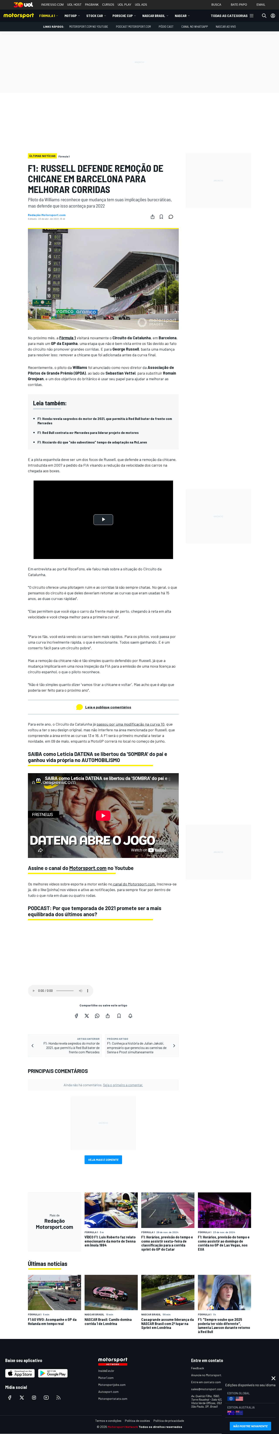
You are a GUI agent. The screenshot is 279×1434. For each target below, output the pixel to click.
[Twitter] (86, 1015)
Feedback (197, 1368)
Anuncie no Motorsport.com (209, 1375)
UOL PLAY (124, 4)
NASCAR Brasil (153, 16)
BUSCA (216, 4)
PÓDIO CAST (166, 26)
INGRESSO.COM (52, 4)
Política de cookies (137, 1420)
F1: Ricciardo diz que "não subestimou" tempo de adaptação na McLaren (92, 442)
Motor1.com (106, 1377)
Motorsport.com (88, 868)
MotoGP (71, 16)
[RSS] (58, 1397)
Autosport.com (108, 1391)
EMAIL (261, 4)
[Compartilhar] (152, 216)
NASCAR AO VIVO (226, 26)
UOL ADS (141, 4)
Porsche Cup (122, 16)
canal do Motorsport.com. (134, 884)
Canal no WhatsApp (194, 26)
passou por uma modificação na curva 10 (130, 724)
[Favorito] (161, 216)
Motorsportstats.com (112, 1398)
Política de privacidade (168, 1420)
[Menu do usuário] (273, 15)
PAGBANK (92, 4)
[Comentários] (172, 216)
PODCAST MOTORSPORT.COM (133, 26)
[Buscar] (264, 15)
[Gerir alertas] (130, 1015)
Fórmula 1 (47, 16)
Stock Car (94, 16)
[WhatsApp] (97, 1015)
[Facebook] (76, 1015)
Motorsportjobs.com (112, 1384)
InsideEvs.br (106, 1371)
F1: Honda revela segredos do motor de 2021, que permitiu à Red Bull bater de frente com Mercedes (104, 420)
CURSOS (108, 4)
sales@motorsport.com (207, 1389)
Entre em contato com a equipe (212, 1382)
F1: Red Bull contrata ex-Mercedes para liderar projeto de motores (88, 432)
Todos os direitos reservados (160, 1427)
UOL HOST (74, 4)
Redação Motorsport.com (47, 215)
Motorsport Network (123, 1427)
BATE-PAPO (239, 4)
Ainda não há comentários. (103, 1085)
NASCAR (181, 16)
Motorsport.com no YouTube (88, 26)
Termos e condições (108, 1420)
